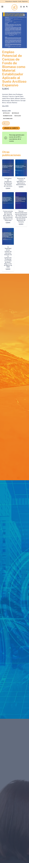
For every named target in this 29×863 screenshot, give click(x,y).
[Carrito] (23, 6)
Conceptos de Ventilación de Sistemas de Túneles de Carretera (8, 182)
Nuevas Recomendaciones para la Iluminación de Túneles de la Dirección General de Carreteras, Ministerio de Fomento (21, 216)
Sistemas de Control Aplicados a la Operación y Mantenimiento (21, 181)
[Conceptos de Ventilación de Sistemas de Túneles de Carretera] (8, 167)
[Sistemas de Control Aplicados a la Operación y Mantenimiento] (21, 167)
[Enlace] (21, 6)
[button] (2, 7)
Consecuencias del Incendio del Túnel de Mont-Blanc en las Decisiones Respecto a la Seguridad (8, 215)
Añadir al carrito (11, 128)
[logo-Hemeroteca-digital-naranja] (14, 7)
